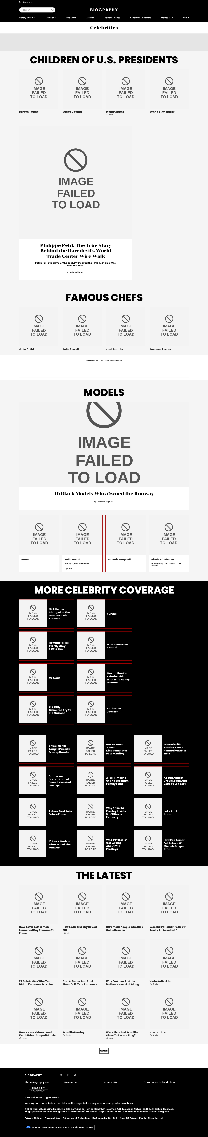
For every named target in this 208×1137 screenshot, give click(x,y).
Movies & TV (167, 17)
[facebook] (67, 1075)
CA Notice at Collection (76, 1118)
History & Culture (27, 17)
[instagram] (74, 1075)
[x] (61, 1075)
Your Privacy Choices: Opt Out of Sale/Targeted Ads (62, 1127)
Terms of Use (52, 1118)
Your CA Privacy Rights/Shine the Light (142, 1118)
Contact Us (110, 1082)
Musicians (51, 17)
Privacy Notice (33, 1118)
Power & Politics (112, 17)
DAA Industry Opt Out (104, 1118)
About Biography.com (37, 1082)
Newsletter (27, 2)
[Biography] (104, 9)
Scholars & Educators (140, 17)
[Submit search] (52, 9)
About (186, 17)
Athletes (90, 17)
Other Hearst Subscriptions (159, 1082)
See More (104, 1051)
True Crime (71, 17)
